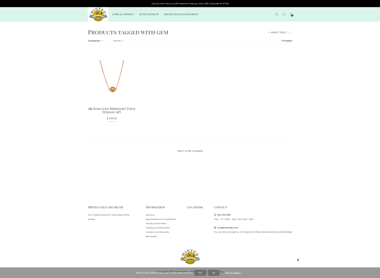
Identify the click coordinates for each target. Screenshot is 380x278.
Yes (200, 273)
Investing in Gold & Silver (158, 227)
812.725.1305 (224, 215)
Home (273, 32)
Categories (94, 40)
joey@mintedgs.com (227, 227)
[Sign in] (277, 14)
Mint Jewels (151, 236)
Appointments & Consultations (161, 219)
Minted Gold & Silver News (181, 14)
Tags (282, 32)
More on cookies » (233, 273)
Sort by (117, 40)
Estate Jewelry (149, 14)
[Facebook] (298, 260)
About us (150, 215)
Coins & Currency (123, 14)
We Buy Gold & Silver (156, 223)
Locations (195, 207)
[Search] (283, 14)
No (214, 273)
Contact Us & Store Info (157, 232)
